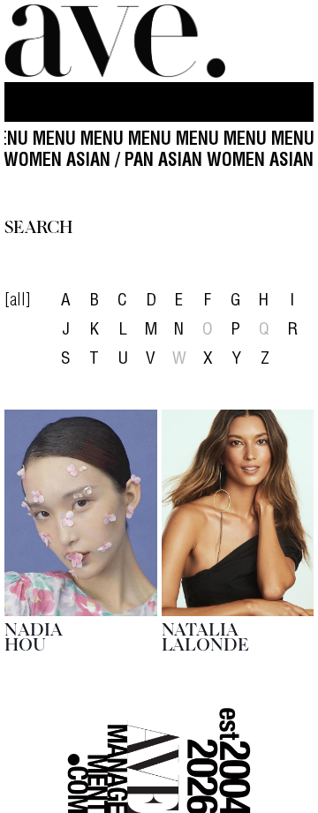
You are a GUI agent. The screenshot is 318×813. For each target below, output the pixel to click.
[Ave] (114, 41)
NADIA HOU (33, 635)
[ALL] (17, 302)
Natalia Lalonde (205, 635)
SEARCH (38, 226)
